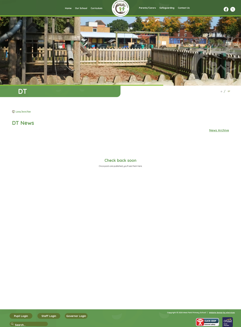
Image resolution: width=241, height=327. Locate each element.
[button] (81, 8)
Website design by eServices (222, 312)
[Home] (221, 91)
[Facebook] (226, 9)
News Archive (219, 130)
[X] (232, 9)
